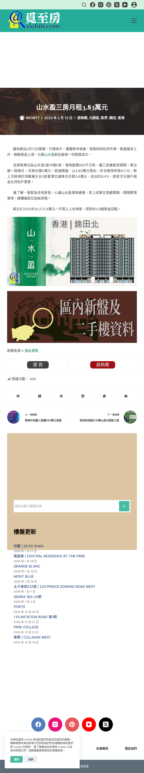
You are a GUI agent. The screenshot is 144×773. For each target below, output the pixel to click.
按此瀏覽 (31, 351)
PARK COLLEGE (26, 627)
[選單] (134, 21)
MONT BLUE (24, 576)
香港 (121, 118)
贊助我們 (131, 748)
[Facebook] (92, 4)
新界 (104, 118)
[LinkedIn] (83, 396)
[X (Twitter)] (116, 4)
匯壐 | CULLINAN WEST (32, 637)
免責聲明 (102, 748)
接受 (16, 759)
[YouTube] (125, 4)
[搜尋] (84, 5)
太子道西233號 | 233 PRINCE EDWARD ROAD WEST (54, 587)
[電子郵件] (126, 396)
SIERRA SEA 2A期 (27, 597)
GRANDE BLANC (27, 566)
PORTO (19, 607)
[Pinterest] (108, 4)
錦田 (112, 118)
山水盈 (49, 155)
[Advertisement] (72, 60)
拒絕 (30, 759)
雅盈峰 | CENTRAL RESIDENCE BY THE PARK (49, 556)
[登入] (134, 5)
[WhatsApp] (104, 396)
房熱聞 (82, 118)
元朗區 (94, 118)
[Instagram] (100, 4)
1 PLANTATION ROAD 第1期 (35, 617)
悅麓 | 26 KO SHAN (29, 546)
